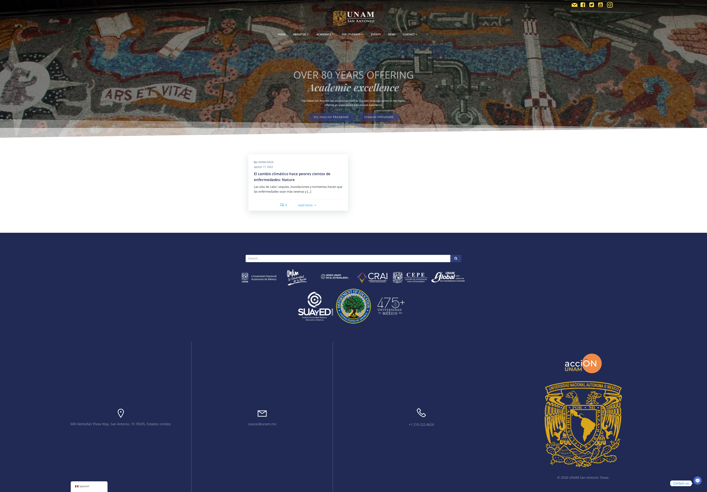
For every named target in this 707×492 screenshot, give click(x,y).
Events (376, 34)
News (391, 34)
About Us (299, 34)
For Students (351, 34)
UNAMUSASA (266, 162)
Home (282, 34)
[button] (427, 34)
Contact (409, 34)
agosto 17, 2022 (263, 167)
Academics (323, 34)
